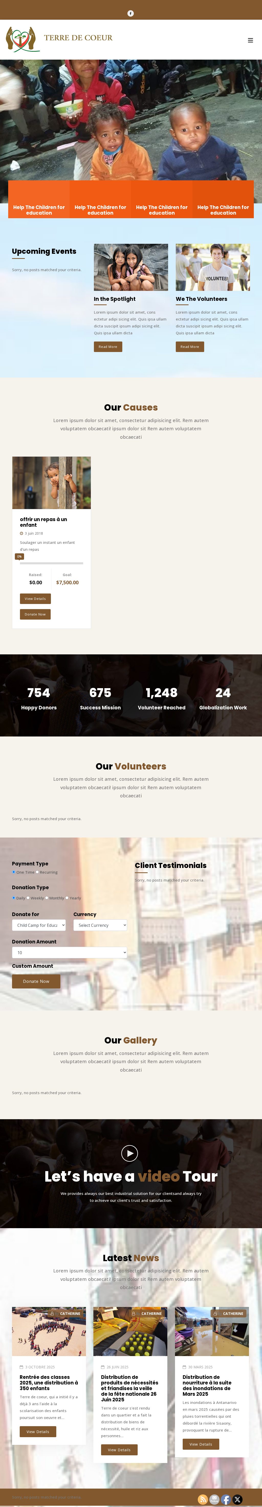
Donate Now (35, 614)
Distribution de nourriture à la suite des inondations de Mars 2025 (207, 1385)
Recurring (48, 872)
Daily (20, 897)
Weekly (37, 897)
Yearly (75, 897)
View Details (35, 598)
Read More (108, 346)
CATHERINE (70, 1313)
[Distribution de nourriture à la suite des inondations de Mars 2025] (211, 1333)
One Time (25, 872)
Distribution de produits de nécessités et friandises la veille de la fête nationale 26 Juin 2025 (129, 1388)
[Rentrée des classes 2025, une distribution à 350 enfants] (48, 1333)
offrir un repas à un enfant (43, 522)
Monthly (56, 897)
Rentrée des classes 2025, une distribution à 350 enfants (49, 1383)
